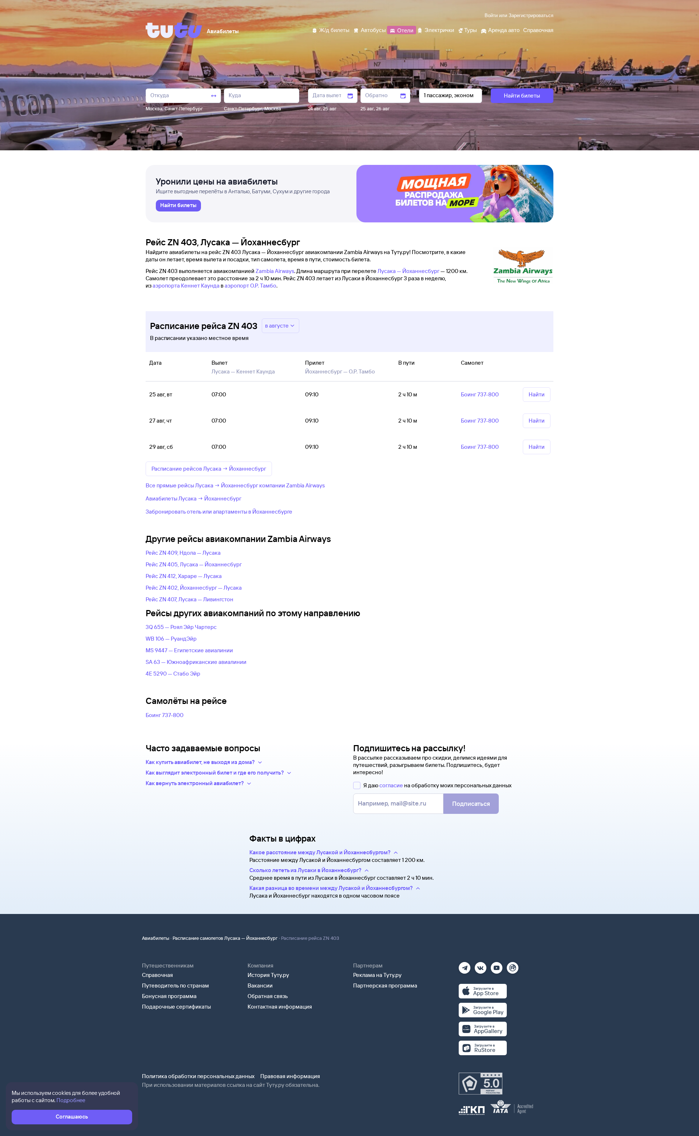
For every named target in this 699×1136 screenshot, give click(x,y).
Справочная (157, 974)
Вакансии (260, 985)
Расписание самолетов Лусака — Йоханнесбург (225, 938)
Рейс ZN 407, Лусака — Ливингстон (189, 599)
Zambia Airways (275, 271)
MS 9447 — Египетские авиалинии (189, 650)
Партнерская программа (385, 985)
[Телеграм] (464, 965)
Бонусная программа (169, 996)
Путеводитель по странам (175, 985)
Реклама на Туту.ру (377, 974)
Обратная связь (268, 996)
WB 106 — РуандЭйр (171, 638)
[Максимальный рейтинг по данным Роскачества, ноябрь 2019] (480, 1084)
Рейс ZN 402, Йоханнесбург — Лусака (194, 587)
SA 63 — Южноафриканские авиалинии (196, 661)
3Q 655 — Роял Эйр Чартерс (181, 627)
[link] (178, 205)
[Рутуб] (512, 965)
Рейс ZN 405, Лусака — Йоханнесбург (194, 564)
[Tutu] (174, 30)
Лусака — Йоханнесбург (408, 271)
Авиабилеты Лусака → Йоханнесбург (193, 498)
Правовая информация (290, 1076)
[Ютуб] (496, 965)
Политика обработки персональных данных (198, 1076)
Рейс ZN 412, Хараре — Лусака (184, 576)
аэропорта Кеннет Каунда (186, 285)
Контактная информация (280, 1006)
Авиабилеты (155, 938)
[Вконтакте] (480, 965)
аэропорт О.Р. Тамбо (250, 285)
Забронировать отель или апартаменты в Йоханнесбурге (219, 511)
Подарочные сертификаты (176, 1006)
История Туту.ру (268, 974)
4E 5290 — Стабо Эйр (173, 673)
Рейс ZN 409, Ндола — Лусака (183, 552)
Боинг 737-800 (164, 715)
